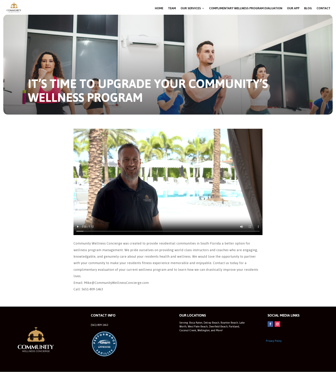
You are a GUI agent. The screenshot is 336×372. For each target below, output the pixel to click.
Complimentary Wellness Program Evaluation (245, 9)
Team (172, 9)
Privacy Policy (274, 340)
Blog (308, 9)
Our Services (191, 9)
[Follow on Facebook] (270, 324)
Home (159, 9)
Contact (323, 9)
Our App (293, 9)
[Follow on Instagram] (277, 324)
